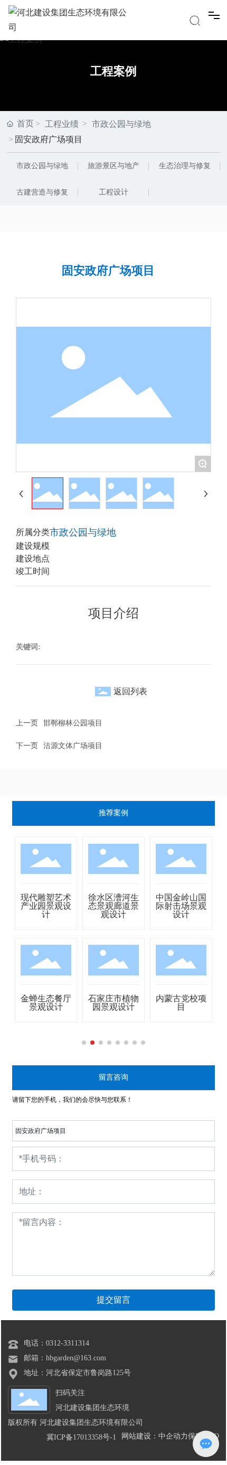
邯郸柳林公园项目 (72, 723)
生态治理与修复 (185, 166)
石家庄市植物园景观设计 (113, 1002)
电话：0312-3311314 (56, 1343)
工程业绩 (62, 123)
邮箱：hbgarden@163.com (65, 1358)
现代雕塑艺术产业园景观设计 (46, 906)
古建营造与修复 (42, 192)
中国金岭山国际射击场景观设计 (181, 906)
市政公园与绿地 (42, 166)
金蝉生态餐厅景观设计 (46, 1002)
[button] (84, 1042)
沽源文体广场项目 (72, 746)
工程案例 (113, 71)
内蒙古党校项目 (181, 1002)
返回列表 (130, 691)
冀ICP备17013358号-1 (81, 1437)
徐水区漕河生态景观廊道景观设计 (113, 906)
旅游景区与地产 (113, 166)
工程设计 (113, 192)
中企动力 (173, 1436)
